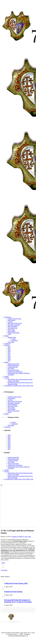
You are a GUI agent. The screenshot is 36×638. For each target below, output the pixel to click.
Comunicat (15, 536)
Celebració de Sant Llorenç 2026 (16, 583)
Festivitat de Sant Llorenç (13, 591)
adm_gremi (28, 536)
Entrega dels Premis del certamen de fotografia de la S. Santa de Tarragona (18, 601)
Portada (20, 536)
